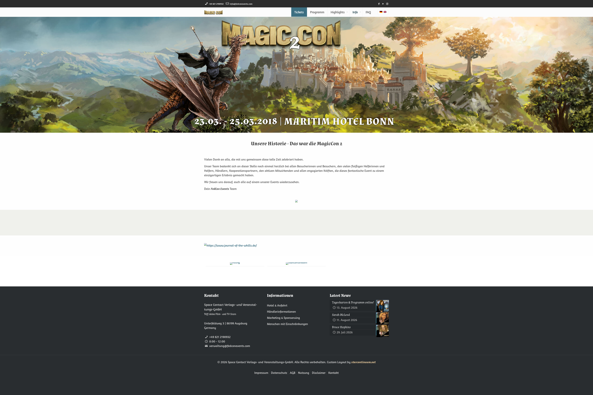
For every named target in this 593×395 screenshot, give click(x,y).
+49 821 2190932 (216, 3)
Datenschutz (279, 373)
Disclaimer (319, 373)
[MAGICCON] (213, 12)
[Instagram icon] (387, 3)
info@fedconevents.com (241, 3)
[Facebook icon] (379, 3)
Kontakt (333, 373)
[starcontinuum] (297, 263)
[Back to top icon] (578, 388)
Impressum (261, 373)
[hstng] (235, 263)
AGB (292, 373)
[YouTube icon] (383, 3)
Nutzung (303, 373)
